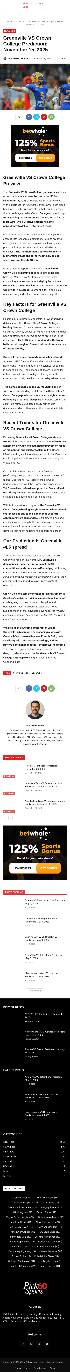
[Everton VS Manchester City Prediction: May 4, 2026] (12, 905)
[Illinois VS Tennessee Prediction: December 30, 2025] (12, 771)
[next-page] (10, 818)
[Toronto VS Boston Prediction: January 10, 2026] (12, 1054)
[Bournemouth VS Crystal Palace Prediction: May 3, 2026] (12, 1117)
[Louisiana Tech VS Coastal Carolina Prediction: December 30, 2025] (12, 788)
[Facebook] (29, 117)
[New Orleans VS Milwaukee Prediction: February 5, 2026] (12, 1037)
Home (9, 21)
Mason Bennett (21, 58)
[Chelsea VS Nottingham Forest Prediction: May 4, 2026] (12, 923)
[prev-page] (5, 818)
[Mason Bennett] (5, 58)
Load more (34, 990)
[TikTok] (39, 1344)
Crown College (20, 672)
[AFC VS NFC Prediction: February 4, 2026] (12, 1019)
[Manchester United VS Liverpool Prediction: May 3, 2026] (12, 978)
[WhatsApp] (51, 117)
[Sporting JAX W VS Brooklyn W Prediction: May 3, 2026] (12, 942)
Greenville (37, 672)
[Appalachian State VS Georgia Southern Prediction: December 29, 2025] (12, 806)
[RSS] (31, 1344)
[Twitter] (36, 117)
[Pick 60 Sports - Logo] (35, 8)
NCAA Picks (19, 21)
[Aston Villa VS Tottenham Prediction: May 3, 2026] (12, 960)
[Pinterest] (44, 117)
